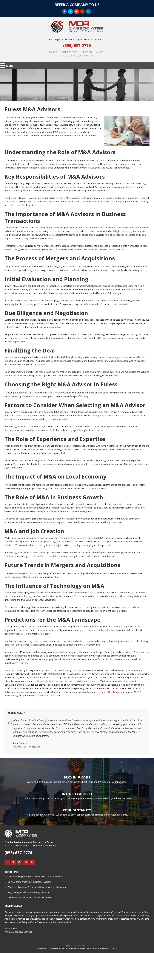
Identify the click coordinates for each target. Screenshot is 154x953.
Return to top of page (77, 945)
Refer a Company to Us (77, 4)
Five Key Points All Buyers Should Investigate (29, 897)
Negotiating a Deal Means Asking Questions (29, 892)
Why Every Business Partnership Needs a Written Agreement (37, 887)
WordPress (104, 948)
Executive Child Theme (65, 948)
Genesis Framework (89, 948)
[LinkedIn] (88, 11)
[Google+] (76, 11)
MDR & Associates (77, 27)
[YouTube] (82, 11)
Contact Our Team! (109, 691)
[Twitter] (70, 11)
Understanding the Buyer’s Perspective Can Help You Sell (35, 876)
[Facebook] (64, 11)
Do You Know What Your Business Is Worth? (29, 881)
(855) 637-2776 (77, 45)
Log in (114, 948)
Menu (10, 65)
